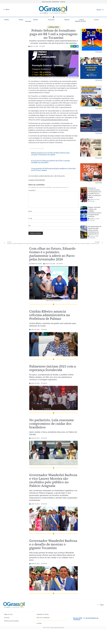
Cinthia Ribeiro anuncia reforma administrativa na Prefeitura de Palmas (49, 315)
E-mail (30, 218)
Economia (51, 19)
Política (6, 19)
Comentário (32, 190)
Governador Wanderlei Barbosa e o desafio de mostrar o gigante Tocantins (53, 544)
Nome (30, 211)
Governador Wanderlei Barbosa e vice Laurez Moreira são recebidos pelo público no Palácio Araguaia (53, 480)
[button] (71, 46)
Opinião (66, 19)
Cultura (96, 19)
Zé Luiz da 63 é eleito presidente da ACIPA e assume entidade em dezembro (50, 161)
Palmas (35, 19)
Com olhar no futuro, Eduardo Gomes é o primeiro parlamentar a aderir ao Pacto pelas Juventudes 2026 (52, 254)
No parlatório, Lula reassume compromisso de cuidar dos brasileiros (51, 423)
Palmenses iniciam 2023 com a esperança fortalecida (52, 368)
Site (29, 225)
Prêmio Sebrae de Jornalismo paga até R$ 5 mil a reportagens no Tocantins (53, 34)
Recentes (28, 21)
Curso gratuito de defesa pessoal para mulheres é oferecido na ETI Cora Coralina (53, 169)
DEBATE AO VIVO (80, 21)
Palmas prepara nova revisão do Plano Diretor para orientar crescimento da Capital (50, 154)
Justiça (81, 19)
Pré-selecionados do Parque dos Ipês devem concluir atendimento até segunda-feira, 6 (94, 230)
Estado (21, 19)
